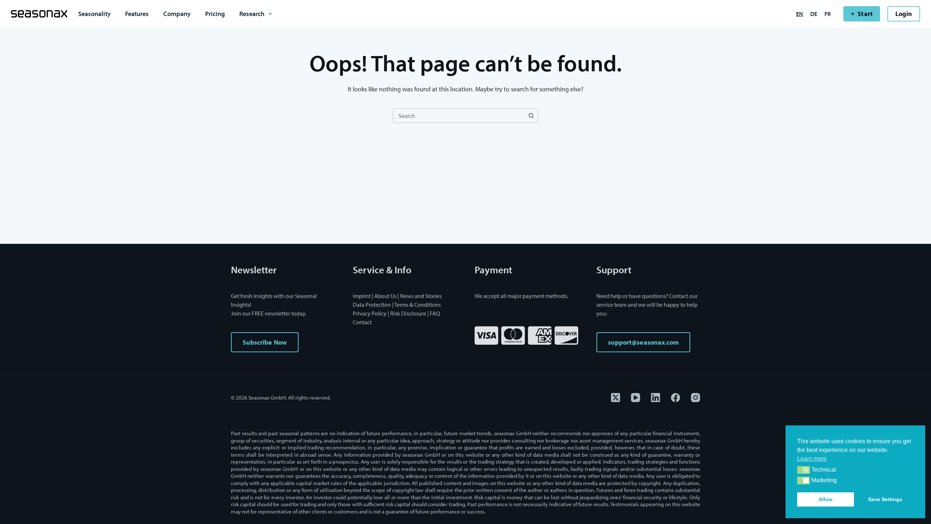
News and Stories (420, 295)
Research (251, 13)
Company (177, 13)
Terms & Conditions (417, 304)
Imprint (362, 295)
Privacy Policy (370, 313)
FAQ (435, 313)
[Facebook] (675, 397)
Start (865, 13)
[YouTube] (635, 397)
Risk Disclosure (408, 313)
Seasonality (94, 13)
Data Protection (372, 304)
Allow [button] (825, 499)
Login (903, 13)
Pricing (215, 13)
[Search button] (531, 116)
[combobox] (458, 115)
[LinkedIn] (655, 397)
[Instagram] (695, 397)
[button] (803, 470)
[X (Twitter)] (615, 397)
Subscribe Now (265, 342)
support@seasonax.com (643, 342)
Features (137, 13)
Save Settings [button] (885, 499)
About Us (385, 295)
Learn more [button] (812, 459)
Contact (362, 322)
